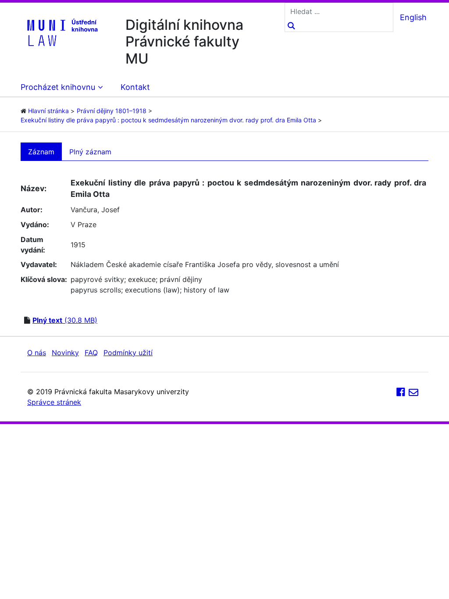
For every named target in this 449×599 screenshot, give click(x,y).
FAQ (91, 352)
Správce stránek (54, 402)
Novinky (65, 352)
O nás (36, 352)
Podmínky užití (128, 352)
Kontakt (135, 87)
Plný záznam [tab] (90, 151)
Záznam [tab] (41, 151)
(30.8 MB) (64, 320)
